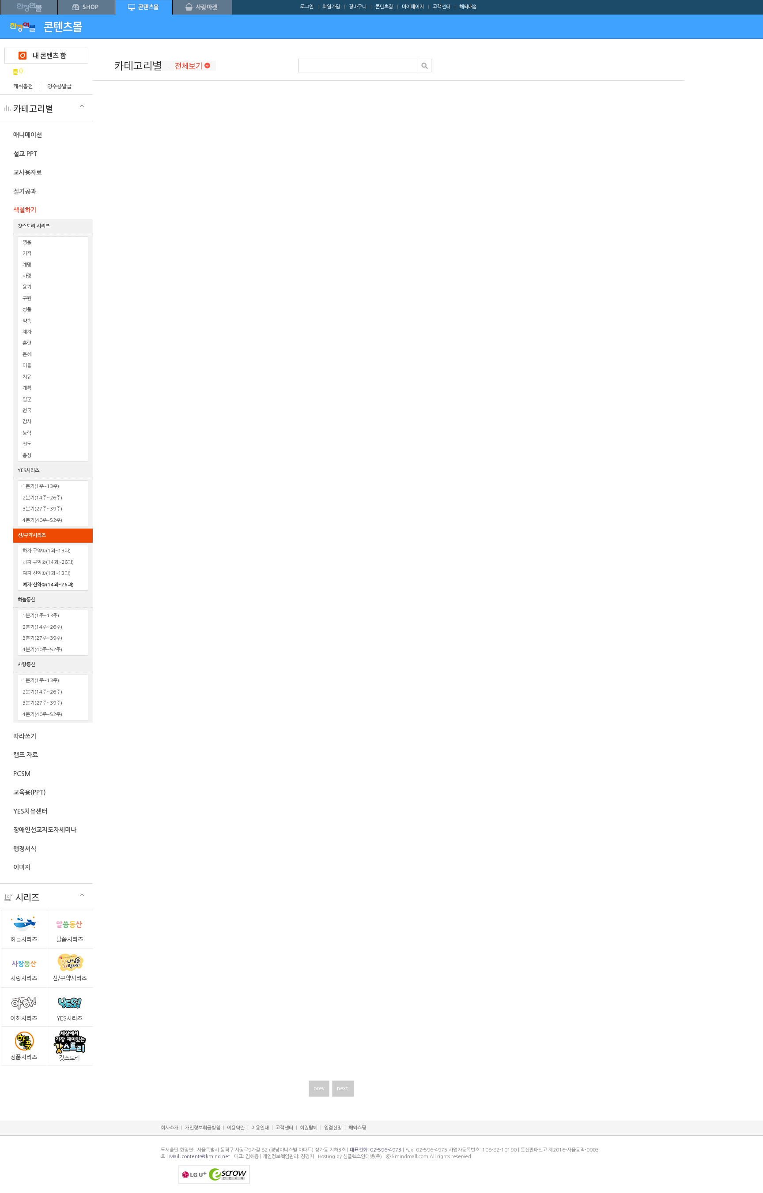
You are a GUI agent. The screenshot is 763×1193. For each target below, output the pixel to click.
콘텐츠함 (384, 6)
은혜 (27, 354)
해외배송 (468, 6)
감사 (27, 421)
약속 (27, 321)
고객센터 (441, 6)
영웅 (27, 242)
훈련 (27, 343)
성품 (27, 309)
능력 (27, 433)
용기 (27, 287)
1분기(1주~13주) (41, 486)
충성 (27, 455)
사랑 (27, 276)
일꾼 (27, 399)
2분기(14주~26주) (42, 497)
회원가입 (331, 6)
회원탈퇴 (308, 1127)
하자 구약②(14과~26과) (48, 562)
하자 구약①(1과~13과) (47, 550)
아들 (27, 365)
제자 (27, 332)
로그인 (307, 6)
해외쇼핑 (357, 1127)
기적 (27, 253)
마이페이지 (413, 6)
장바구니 (357, 6)
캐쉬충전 (23, 86)
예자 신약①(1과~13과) (47, 573)
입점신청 (333, 1127)
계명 (27, 265)
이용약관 (236, 1127)
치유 (27, 377)
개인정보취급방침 (202, 1127)
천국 (27, 410)
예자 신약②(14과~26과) (48, 584)
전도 (27, 444)
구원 (27, 298)
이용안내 (260, 1127)
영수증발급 (59, 86)
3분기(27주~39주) (42, 508)
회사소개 (169, 1127)
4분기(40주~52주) (42, 520)
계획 (27, 388)
